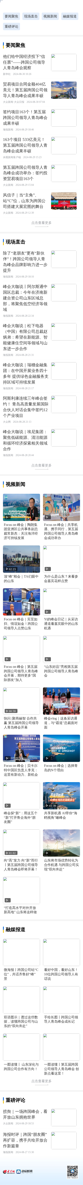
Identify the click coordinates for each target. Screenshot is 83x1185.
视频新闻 (50, 16)
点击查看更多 (41, 223)
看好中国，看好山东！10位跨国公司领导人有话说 (61, 974)
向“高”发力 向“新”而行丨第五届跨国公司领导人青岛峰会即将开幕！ (21, 865)
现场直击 (31, 16)
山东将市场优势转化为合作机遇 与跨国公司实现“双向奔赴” (61, 865)
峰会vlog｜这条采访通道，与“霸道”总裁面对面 (61, 723)
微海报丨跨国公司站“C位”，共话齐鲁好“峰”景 (21, 974)
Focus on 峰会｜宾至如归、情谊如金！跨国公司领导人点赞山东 (21, 623)
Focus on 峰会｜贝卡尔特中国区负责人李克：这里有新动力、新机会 (21, 770)
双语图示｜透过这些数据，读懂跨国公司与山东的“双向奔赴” (21, 1021)
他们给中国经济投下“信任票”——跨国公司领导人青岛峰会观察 (24, 62)
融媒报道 (70, 16)
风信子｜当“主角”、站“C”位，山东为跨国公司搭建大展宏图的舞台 (24, 201)
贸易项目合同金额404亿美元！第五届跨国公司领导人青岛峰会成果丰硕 (25, 90)
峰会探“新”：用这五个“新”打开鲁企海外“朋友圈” (20, 817)
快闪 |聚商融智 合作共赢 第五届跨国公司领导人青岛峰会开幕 (21, 723)
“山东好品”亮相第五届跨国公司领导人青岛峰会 (61, 671)
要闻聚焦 (11, 16)
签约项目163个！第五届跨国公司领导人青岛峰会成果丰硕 (25, 118)
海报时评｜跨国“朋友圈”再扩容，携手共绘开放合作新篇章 (25, 1140)
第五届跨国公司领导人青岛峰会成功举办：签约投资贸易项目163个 (25, 173)
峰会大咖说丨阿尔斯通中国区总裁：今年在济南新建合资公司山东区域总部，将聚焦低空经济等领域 (25, 298)
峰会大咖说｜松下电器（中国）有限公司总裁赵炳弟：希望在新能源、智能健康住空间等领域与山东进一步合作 (25, 337)
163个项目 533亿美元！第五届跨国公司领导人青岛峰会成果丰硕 (25, 145)
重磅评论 (11, 26)
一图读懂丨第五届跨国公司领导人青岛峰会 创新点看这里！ (61, 1069)
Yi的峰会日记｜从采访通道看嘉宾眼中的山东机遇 (61, 623)
